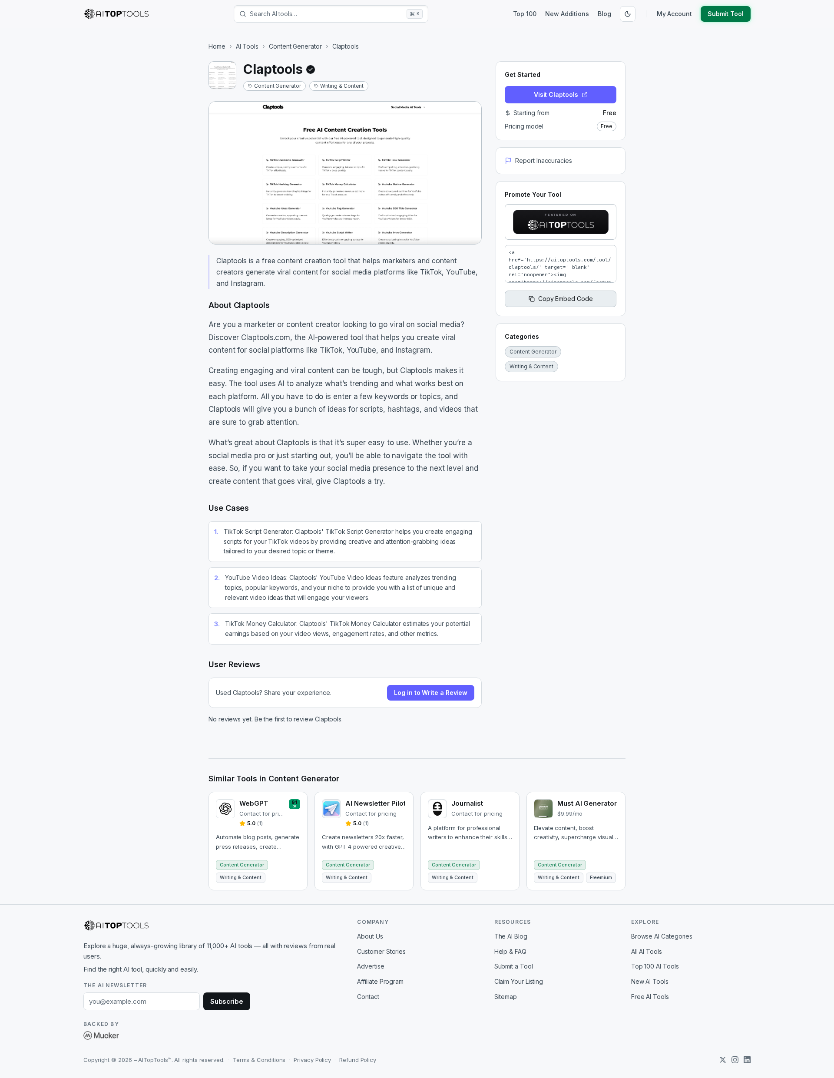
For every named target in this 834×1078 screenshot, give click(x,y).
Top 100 (524, 13)
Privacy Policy (312, 1059)
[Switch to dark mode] (627, 14)
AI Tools (247, 46)
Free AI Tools (650, 996)
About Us (370, 936)
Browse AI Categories (661, 936)
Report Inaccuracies (543, 160)
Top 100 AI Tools (655, 966)
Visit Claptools (556, 94)
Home (216, 46)
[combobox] (326, 14)
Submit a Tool (513, 966)
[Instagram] (734, 1059)
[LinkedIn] (747, 1059)
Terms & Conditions (259, 1059)
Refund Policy (357, 1059)
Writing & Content (342, 86)
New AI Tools (650, 981)
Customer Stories (381, 951)
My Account (674, 13)
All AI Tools (646, 951)
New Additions (567, 13)
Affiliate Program (380, 981)
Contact (368, 996)
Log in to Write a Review (430, 692)
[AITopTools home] (116, 14)
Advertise (370, 966)
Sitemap (505, 996)
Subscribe (226, 1001)
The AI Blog (510, 936)
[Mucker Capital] (101, 1035)
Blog (604, 13)
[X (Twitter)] (722, 1059)
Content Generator (295, 46)
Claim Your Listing (518, 981)
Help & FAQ (510, 951)
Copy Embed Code (565, 298)
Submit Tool (726, 13)
